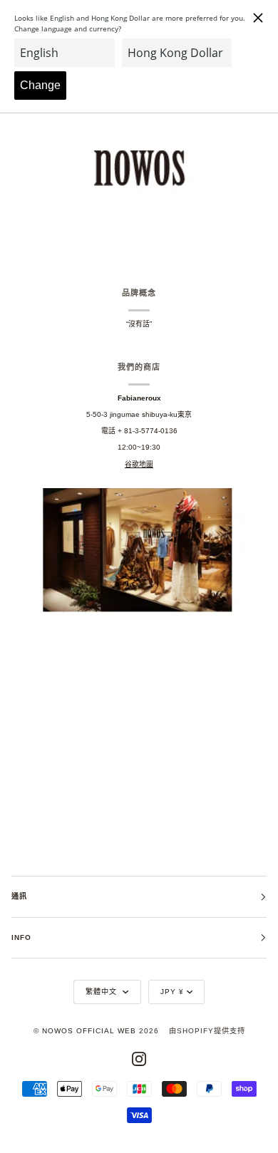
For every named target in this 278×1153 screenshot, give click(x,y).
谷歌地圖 (139, 464)
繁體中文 (103, 992)
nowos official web (89, 1031)
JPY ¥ (172, 992)
